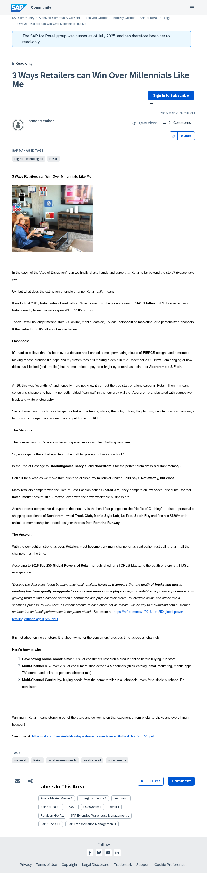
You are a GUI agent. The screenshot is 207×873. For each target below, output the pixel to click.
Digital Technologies (28, 159)
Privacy (26, 865)
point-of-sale (49, 807)
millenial (20, 760)
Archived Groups (96, 18)
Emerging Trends (92, 798)
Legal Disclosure (95, 865)
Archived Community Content (59, 18)
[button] (174, 136)
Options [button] (150, 104)
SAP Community (23, 18)
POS (71, 807)
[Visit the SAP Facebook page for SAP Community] (90, 853)
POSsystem (91, 807)
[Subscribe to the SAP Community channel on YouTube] (108, 853)
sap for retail (92, 760)
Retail (53, 159)
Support (143, 865)
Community (41, 7)
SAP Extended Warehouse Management (99, 815)
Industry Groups (124, 18)
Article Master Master (55, 798)
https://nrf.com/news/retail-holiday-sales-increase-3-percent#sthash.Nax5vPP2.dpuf (93, 736)
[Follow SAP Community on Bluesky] (99, 853)
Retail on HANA (51, 815)
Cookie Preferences (170, 865)
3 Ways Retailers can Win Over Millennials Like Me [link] (51, 24)
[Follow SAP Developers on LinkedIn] (117, 853)
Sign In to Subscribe (171, 95)
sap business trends (62, 760)
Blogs (166, 18)
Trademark (123, 865)
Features (120, 798)
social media (117, 760)
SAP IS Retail (49, 824)
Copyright (69, 865)
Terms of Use (46, 865)
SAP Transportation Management (91, 824)
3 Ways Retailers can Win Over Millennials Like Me (100, 80)
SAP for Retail (149, 18)
